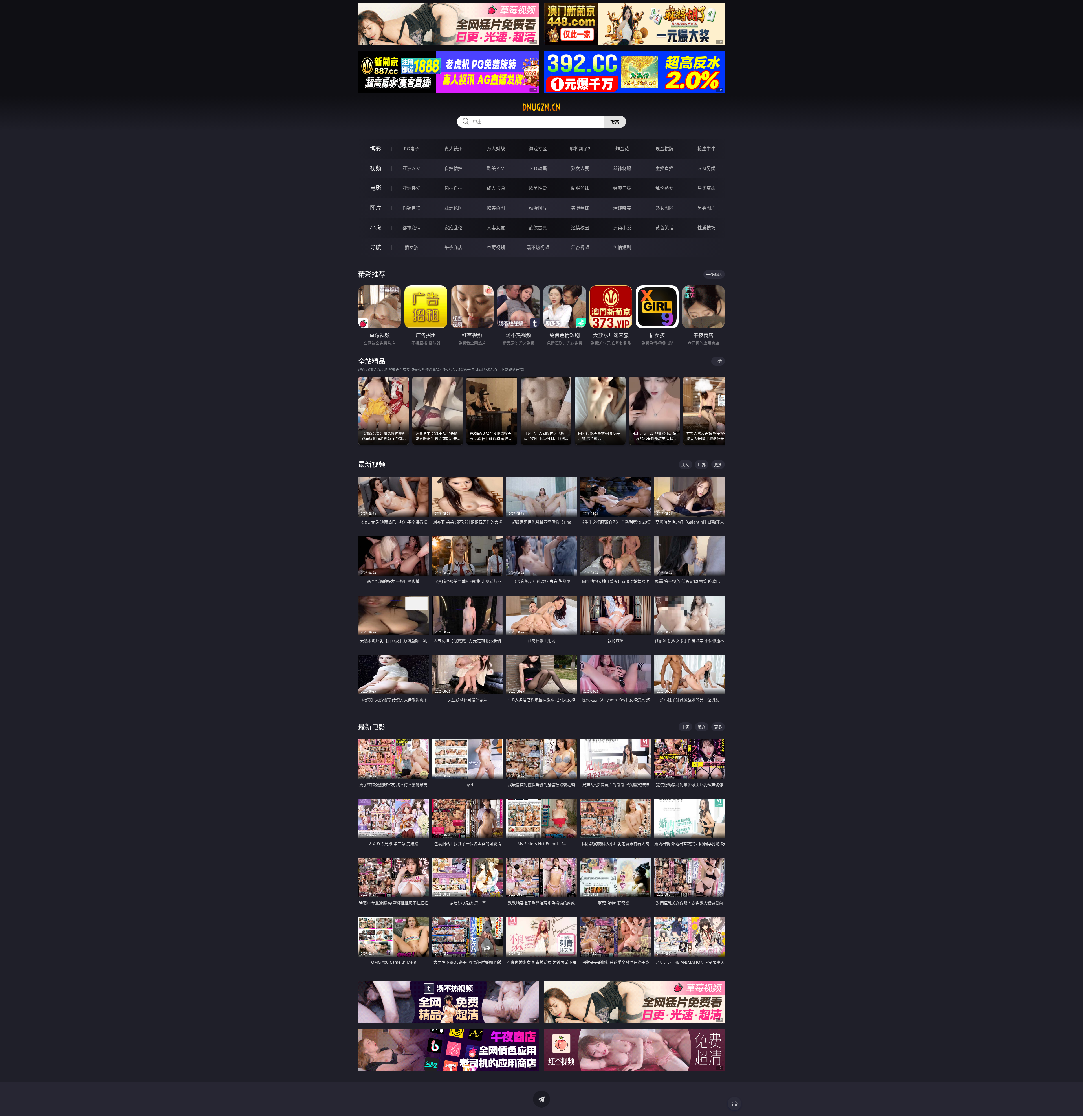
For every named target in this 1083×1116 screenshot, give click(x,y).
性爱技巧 (706, 228)
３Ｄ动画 (538, 168)
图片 (375, 208)
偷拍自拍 (453, 188)
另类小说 (622, 228)
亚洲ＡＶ (411, 168)
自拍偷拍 (453, 168)
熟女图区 (664, 208)
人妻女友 (496, 228)
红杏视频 (580, 247)
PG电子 (411, 149)
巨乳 (702, 464)
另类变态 (706, 188)
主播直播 (664, 168)
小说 (375, 227)
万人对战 (496, 149)
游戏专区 (538, 149)
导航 (375, 247)
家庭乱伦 (453, 228)
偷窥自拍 (411, 208)
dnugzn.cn (541, 107)
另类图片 (706, 208)
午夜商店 (453, 247)
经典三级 (622, 188)
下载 (718, 361)
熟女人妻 (580, 168)
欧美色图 (496, 208)
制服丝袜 (580, 188)
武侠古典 (538, 228)
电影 (375, 188)
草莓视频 (496, 247)
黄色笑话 (664, 228)
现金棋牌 (664, 149)
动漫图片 (538, 208)
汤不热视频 (538, 247)
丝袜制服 (622, 168)
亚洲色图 (453, 208)
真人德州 (453, 149)
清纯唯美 (622, 208)
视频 (375, 168)
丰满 (685, 727)
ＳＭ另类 (706, 168)
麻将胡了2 (580, 149)
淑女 (702, 727)
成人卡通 (496, 188)
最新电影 (371, 726)
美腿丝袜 (580, 208)
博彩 (375, 148)
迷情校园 (580, 228)
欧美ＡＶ (496, 168)
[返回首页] (734, 1103)
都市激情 (411, 228)
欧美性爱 (538, 188)
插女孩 (411, 247)
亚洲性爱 (411, 188)
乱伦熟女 (664, 188)
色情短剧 (622, 247)
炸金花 (622, 149)
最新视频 (371, 464)
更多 (718, 464)
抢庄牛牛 (706, 149)
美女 (685, 464)
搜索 (614, 121)
